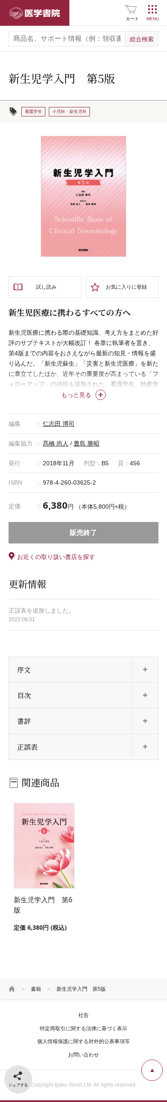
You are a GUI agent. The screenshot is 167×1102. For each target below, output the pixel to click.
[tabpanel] (83, 196)
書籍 (36, 989)
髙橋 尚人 (56, 443)
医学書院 (34, 13)
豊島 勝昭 (86, 443)
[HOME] (12, 989)
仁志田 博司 (59, 423)
